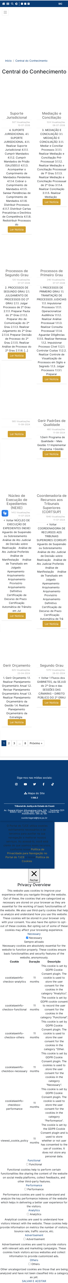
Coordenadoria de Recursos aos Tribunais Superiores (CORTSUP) (52, 504)
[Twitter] (34, 784)
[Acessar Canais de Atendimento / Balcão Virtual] (59, 1271)
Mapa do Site (36, 793)
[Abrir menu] (5, 12)
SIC (60, 3)
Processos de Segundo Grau (16, 273)
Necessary (35, 937)
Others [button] (34, 1260)
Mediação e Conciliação (51, 115)
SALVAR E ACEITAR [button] (34, 1281)
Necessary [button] (34, 933)
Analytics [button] (34, 1210)
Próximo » (36, 743)
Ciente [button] (26, 865)
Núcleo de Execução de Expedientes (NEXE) (16, 502)
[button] (3, 3)
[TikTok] (53, 784)
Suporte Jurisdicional (16, 115)
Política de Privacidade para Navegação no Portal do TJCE (26, 853)
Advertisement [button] (34, 1235)
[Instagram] (16, 784)
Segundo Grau (51, 665)
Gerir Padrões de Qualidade (52, 423)
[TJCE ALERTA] (34, 35)
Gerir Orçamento (16, 665)
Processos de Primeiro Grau (51, 273)
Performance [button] (34, 1185)
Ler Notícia (17, 229)
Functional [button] (34, 1160)
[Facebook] (44, 784)
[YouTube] (25, 784)
